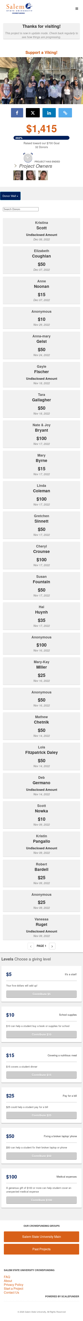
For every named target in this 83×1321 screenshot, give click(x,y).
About (8, 1280)
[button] (6, 81)
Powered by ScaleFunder (62, 1296)
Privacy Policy (13, 1284)
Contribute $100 (41, 1200)
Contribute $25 (41, 1115)
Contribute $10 (41, 1034)
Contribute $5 (42, 994)
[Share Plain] (65, 112)
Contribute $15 (41, 1075)
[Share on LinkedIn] (49, 112)
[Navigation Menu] (76, 8)
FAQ (7, 1277)
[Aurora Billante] (43, 175)
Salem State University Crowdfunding (29, 1270)
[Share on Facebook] (17, 112)
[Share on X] (33, 112)
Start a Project (13, 1288)
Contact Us (11, 1292)
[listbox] (41, 80)
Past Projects (41, 1249)
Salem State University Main (41, 1236)
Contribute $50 (41, 1156)
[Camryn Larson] (31, 175)
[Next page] (52, 946)
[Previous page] (31, 946)
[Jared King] (18, 175)
